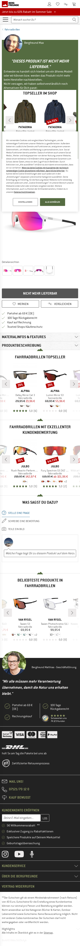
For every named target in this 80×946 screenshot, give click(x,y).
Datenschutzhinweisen (24, 192)
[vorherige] (10, 120)
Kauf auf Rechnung (19, 322)
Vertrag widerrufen (18, 886)
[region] (40, 171)
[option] (40, 220)
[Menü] (5, 19)
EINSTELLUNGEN (25, 202)
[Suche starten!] (74, 19)
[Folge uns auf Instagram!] (8, 855)
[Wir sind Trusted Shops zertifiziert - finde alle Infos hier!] (45, 718)
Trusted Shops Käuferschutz (25, 327)
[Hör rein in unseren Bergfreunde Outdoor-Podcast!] (34, 855)
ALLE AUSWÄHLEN (52, 202)
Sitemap (48, 932)
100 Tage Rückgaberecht (22, 318)
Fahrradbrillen (12, 29)
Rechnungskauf (22, 716)
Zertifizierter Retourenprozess (30, 763)
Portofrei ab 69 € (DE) (20, 313)
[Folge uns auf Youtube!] (22, 855)
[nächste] (70, 120)
